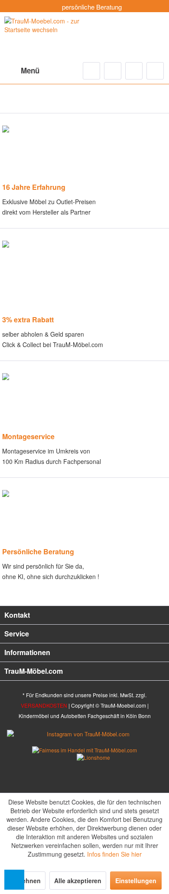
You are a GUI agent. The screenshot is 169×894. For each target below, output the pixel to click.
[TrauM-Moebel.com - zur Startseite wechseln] (44, 36)
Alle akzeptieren (77, 880)
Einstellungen (135, 880)
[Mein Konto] (134, 70)
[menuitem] (22, 70)
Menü (30, 70)
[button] (14, 880)
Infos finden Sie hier (114, 854)
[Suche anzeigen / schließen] (91, 70)
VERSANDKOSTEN (44, 705)
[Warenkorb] (155, 70)
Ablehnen (26, 880)
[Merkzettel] (112, 70)
